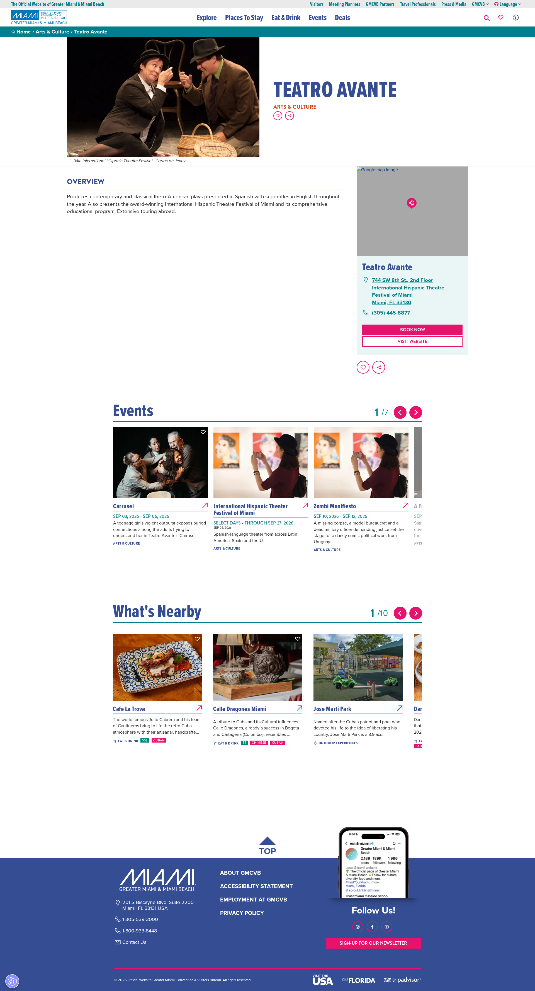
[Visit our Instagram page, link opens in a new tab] (357, 926)
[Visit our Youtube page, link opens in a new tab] (386, 926)
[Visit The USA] (323, 979)
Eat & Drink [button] (285, 17)
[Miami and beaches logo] (157, 880)
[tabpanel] (205, 204)
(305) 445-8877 (391, 312)
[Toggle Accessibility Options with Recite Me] (516, 17)
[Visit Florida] (358, 980)
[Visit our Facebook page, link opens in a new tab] (372, 926)
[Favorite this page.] (277, 115)
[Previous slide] (400, 412)
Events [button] (318, 17)
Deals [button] (342, 17)
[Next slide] (415, 412)
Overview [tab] (85, 182)
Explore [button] (207, 17)
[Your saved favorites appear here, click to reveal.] (501, 17)
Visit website (412, 341)
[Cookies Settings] (12, 981)
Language (508, 4)
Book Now (412, 330)
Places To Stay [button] (244, 17)
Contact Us (134, 942)
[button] (487, 17)
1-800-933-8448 (139, 931)
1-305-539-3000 (140, 919)
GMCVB (478, 4)
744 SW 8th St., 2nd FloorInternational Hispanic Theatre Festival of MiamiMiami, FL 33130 (408, 291)
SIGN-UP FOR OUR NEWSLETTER (373, 943)
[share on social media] (289, 115)
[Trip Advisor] (402, 980)
